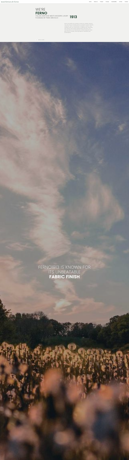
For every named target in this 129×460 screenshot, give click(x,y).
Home (90, 1)
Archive (120, 1)
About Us (96, 1)
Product (101, 1)
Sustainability (114, 1)
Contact (126, 1)
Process (107, 1)
